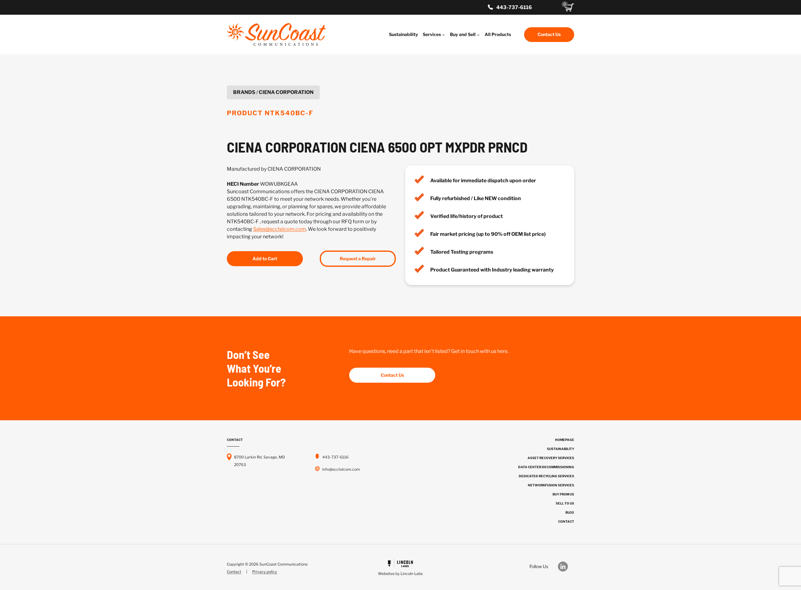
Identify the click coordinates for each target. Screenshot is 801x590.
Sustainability (403, 34)
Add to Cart (265, 258)
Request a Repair (358, 258)
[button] (569, 7)
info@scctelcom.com (341, 469)
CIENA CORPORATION (286, 92)
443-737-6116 (514, 7)
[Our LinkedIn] (566, 567)
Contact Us (549, 34)
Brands (244, 92)
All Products (498, 34)
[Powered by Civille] (400, 567)
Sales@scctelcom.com (279, 229)
